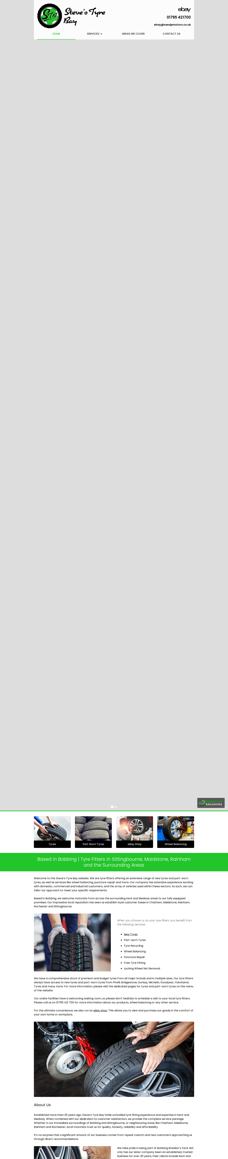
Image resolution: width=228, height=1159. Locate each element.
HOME (56, 34)
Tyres (52, 844)
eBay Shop (135, 844)
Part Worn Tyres (93, 844)
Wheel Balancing (176, 844)
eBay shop (100, 1010)
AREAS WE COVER (133, 34)
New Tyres (131, 934)
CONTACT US (171, 34)
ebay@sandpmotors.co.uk (172, 25)
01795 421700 (179, 17)
